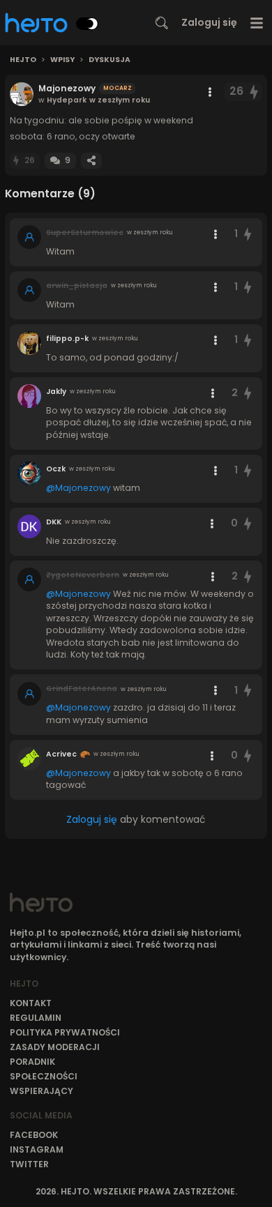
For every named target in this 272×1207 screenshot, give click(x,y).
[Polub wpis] (254, 91)
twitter (29, 1164)
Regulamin (35, 1018)
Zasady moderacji (55, 1047)
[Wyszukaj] (162, 23)
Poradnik (32, 1062)
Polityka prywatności (65, 1032)
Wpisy (62, 60)
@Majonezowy (78, 488)
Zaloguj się (209, 22)
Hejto (23, 60)
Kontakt (31, 1003)
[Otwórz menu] (257, 22)
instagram (36, 1149)
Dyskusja (109, 60)
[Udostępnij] (91, 161)
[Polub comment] (247, 234)
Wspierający (41, 1091)
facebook (34, 1135)
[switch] (87, 23)
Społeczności (43, 1076)
